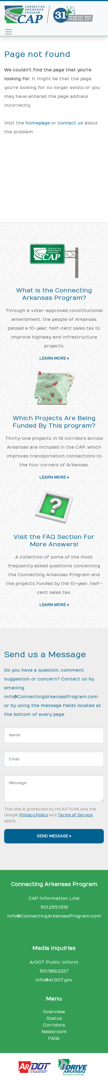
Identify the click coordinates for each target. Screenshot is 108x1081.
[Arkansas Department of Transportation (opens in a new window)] (37, 1067)
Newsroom (54, 1031)
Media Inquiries (54, 948)
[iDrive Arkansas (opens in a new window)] (73, 1067)
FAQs (54, 1038)
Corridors (54, 1025)
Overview (54, 1011)
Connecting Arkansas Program (54, 884)
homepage (37, 123)
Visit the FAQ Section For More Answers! (54, 540)
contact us (70, 123)
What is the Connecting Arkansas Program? (54, 294)
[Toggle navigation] (8, 32)
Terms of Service (75, 815)
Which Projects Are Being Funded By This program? (54, 422)
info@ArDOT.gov (54, 980)
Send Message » (54, 836)
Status (54, 1018)
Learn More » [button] (54, 358)
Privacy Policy (33, 815)
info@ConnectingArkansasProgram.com (51, 696)
